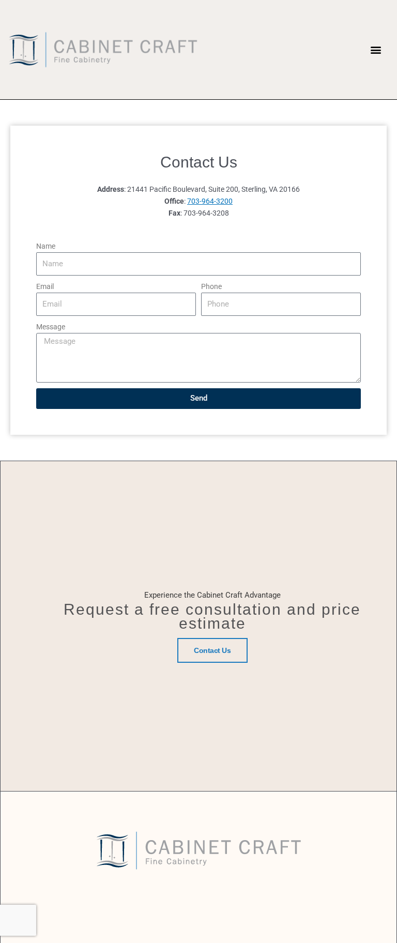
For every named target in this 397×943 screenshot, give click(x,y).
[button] (375, 49)
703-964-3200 (210, 201)
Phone (211, 286)
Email (45, 286)
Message (50, 327)
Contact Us (212, 650)
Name (45, 246)
